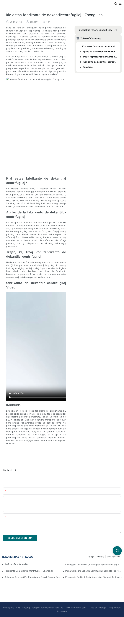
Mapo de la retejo (97, 607)
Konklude (88, 67)
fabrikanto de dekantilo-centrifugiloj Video (100, 62)
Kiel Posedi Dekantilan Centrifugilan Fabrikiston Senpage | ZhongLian (93, 564)
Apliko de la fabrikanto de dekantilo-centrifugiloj (100, 51)
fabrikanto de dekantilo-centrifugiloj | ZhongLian (29, 571)
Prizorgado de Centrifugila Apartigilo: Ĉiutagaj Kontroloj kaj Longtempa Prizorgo (93, 577)
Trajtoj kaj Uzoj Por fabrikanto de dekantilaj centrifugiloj (100, 56)
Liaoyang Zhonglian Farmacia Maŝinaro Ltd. (42, 607)
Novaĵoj (100, 557)
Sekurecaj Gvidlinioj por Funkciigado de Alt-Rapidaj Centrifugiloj (33, 577)
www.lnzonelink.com (75, 607)
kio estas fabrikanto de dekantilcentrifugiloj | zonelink (18, 564)
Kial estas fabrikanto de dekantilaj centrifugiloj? (99, 46)
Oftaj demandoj (113, 557)
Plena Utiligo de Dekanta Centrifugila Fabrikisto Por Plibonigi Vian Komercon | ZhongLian (93, 571)
